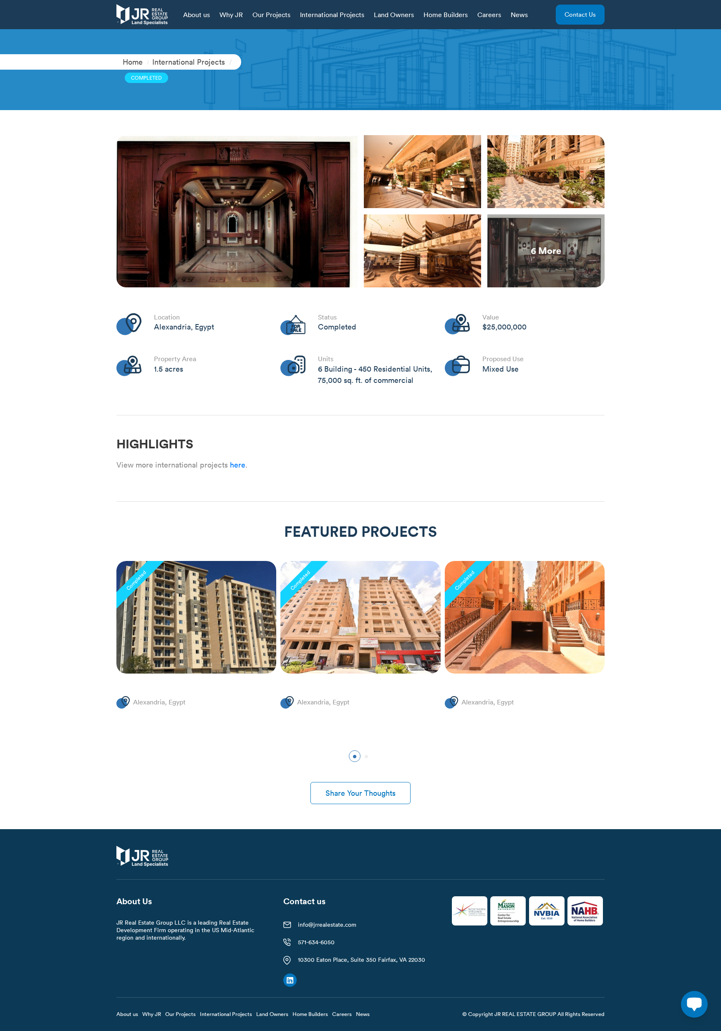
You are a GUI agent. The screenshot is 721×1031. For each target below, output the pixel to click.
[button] (354, 756)
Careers (489, 14)
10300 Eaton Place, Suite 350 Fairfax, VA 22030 (361, 959)
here (237, 465)
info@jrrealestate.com (327, 924)
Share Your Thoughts (360, 793)
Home (133, 62)
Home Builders (446, 14)
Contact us (580, 14)
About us (196, 14)
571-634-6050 (316, 942)
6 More (546, 250)
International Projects (332, 14)
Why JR (231, 14)
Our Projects (271, 14)
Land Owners (394, 14)
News (519, 14)
